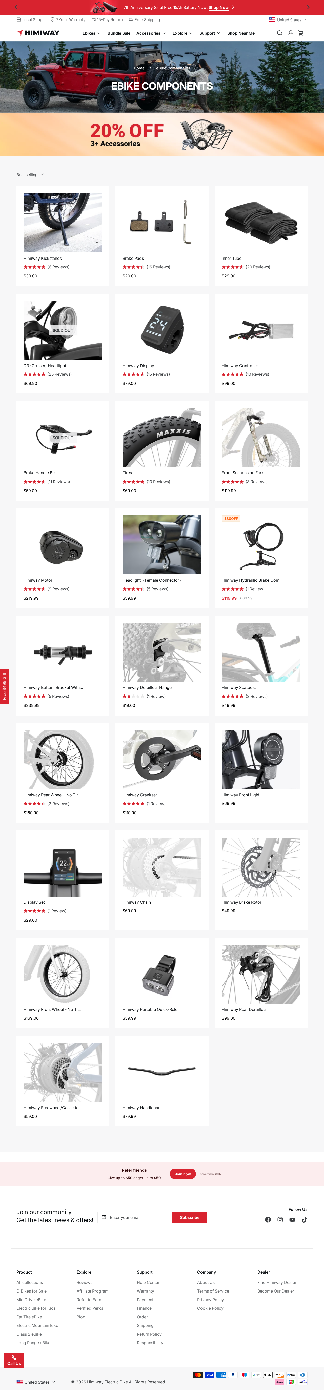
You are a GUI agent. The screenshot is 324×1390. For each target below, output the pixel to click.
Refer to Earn (89, 1299)
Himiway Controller (240, 365)
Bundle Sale (119, 33)
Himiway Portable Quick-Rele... (151, 1009)
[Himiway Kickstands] (63, 222)
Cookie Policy (210, 1308)
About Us (206, 1282)
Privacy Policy (210, 1299)
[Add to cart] (254, 1043)
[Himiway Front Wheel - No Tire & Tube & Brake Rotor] (63, 974)
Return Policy (149, 1334)
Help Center (148, 1282)
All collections (29, 1282)
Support (207, 33)
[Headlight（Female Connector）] (162, 544)
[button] (301, 33)
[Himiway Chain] (162, 867)
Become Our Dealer (275, 1291)
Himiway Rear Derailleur (244, 1009)
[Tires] (162, 437)
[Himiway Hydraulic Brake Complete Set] (261, 544)
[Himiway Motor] (63, 544)
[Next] (308, 7)
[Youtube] (292, 1220)
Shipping (145, 1325)
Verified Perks (90, 1308)
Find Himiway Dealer (276, 1282)
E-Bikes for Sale (31, 1291)
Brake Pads (133, 258)
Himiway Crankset (140, 794)
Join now (183, 1174)
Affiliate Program (93, 1291)
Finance (144, 1308)
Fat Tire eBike (29, 1316)
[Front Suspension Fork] (261, 437)
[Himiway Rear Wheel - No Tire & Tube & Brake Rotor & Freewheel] (63, 759)
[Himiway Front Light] (261, 759)
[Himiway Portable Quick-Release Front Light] (162, 974)
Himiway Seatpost (239, 687)
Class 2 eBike (29, 1334)
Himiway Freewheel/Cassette (51, 1107)
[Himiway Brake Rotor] (261, 867)
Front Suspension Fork (243, 472)
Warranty (145, 1291)
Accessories (148, 33)
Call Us (14, 1363)
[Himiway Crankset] (162, 759)
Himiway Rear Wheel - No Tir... (52, 794)
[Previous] (16, 7)
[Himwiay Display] (162, 330)
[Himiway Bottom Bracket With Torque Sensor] (63, 652)
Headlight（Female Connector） (153, 580)
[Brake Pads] (162, 222)
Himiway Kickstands (43, 258)
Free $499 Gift (4, 686)
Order (142, 1316)
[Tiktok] (304, 1220)
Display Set (34, 902)
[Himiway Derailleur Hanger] (162, 652)
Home (139, 68)
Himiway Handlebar (141, 1107)
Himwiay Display (138, 365)
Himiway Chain (137, 902)
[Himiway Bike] (37, 33)
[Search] (280, 33)
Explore (180, 33)
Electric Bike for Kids (36, 1308)
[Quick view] (268, 1043)
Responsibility (150, 1342)
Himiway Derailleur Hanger (148, 687)
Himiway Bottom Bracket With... (53, 687)
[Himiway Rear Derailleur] (261, 974)
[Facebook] (268, 1220)
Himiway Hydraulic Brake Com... (252, 580)
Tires (127, 472)
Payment (145, 1299)
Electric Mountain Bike (37, 1325)
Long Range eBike (33, 1342)
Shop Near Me (241, 33)
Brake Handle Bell (40, 472)
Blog (81, 1316)
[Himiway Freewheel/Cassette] (63, 1072)
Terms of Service (213, 1291)
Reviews (84, 1282)
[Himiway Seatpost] (261, 652)
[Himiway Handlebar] (162, 1072)
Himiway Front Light (240, 794)
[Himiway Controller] (261, 330)
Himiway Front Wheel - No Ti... (52, 1009)
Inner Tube (231, 258)
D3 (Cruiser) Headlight (45, 365)
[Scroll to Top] (314, 1362)
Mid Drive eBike (31, 1299)
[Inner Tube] (261, 222)
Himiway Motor (38, 580)
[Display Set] (63, 867)
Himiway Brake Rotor (241, 902)
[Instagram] (280, 1220)
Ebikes (89, 33)
